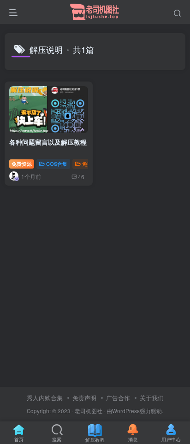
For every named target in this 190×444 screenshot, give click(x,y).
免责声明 (84, 397)
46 (81, 177)
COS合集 (56, 163)
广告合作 (118, 397)
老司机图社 (88, 411)
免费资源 (22, 163)
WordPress (126, 411)
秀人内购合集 (45, 397)
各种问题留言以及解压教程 (48, 141)
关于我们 (152, 397)
